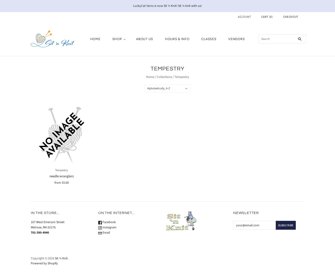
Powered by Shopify (44, 263)
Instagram (109, 227)
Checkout (290, 17)
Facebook (109, 222)
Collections (164, 77)
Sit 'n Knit (61, 258)
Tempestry (61, 170)
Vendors (236, 39)
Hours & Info (177, 39)
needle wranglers (61, 176)
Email (106, 232)
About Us (144, 39)
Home (95, 39)
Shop (117, 39)
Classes (208, 39)
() (267, 17)
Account (244, 17)
